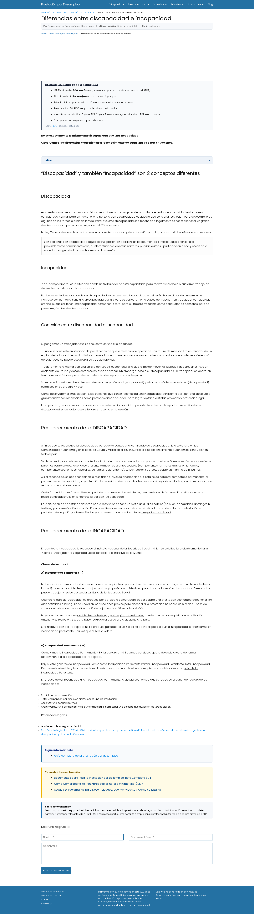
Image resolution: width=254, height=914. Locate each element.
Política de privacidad (52, 891)
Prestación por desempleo (64, 33)
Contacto (46, 899)
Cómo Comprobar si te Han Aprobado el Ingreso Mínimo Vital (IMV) (98, 784)
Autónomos (194, 4)
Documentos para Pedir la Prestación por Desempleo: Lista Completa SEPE (103, 778)
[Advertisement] (127, 48)
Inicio (44, 33)
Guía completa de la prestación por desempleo (86, 755)
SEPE (55, 126)
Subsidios (158, 4)
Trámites (176, 4)
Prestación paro (137, 4)
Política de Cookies (51, 895)
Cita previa (115, 4)
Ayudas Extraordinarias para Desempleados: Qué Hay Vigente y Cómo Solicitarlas (108, 789)
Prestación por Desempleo (60, 4)
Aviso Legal (47, 903)
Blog (210, 4)
